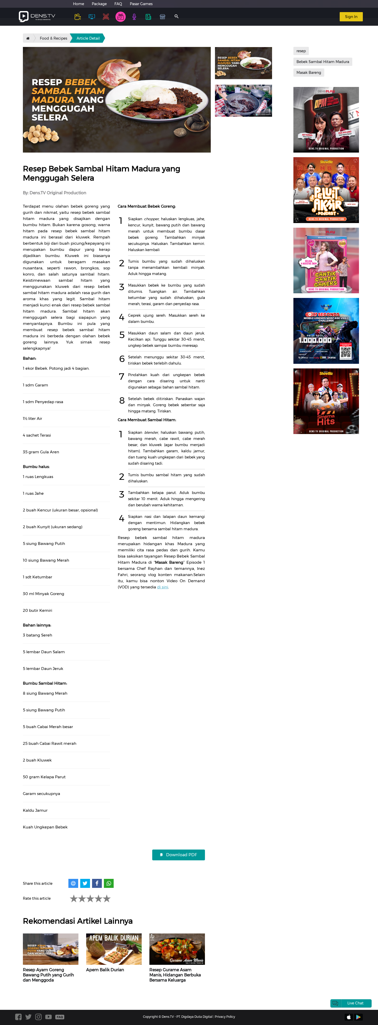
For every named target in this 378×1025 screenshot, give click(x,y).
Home (78, 4)
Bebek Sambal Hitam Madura (322, 61)
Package (99, 4)
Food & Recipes (53, 38)
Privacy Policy (225, 1017)
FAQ (118, 4)
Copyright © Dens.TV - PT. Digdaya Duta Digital (177, 1017)
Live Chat (355, 1003)
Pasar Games (141, 4)
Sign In (351, 16)
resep (301, 51)
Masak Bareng (308, 72)
